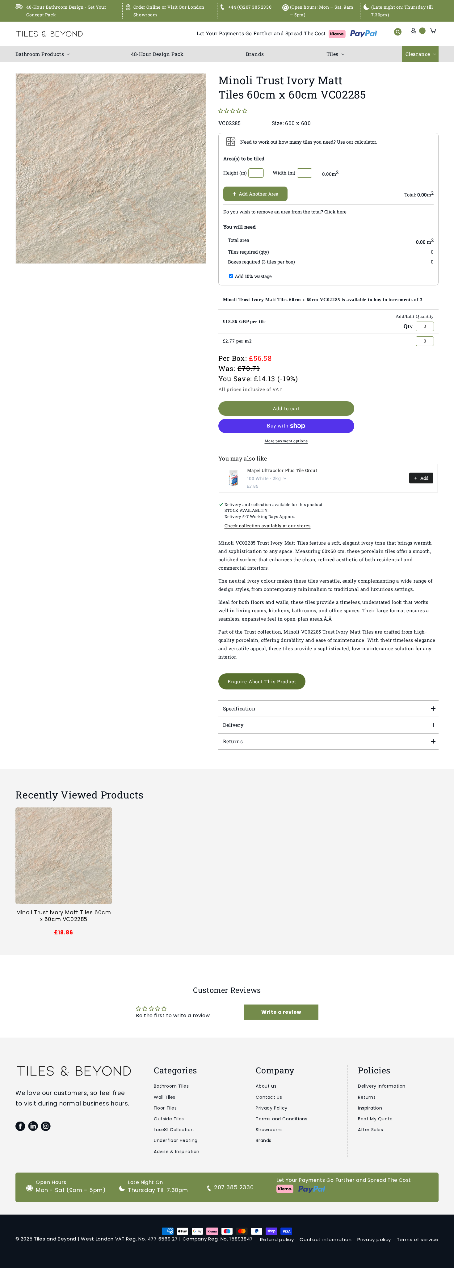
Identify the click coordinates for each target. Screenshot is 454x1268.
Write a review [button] (281, 1012)
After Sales (370, 1130)
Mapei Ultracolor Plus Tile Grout (282, 470)
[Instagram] (45, 1126)
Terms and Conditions (281, 1119)
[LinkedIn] (33, 1126)
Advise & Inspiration (177, 1151)
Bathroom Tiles (171, 1086)
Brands (263, 1140)
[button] (42, 54)
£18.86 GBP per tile (244, 321)
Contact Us (269, 1097)
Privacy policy (374, 1239)
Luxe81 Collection (174, 1130)
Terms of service (418, 1239)
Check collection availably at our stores (268, 526)
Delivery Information (382, 1086)
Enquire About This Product (262, 681)
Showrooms (269, 1130)
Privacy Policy (271, 1108)
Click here (335, 212)
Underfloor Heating (176, 1140)
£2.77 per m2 (237, 341)
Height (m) (235, 173)
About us (266, 1086)
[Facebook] (20, 1126)
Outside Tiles (169, 1119)
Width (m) (284, 173)
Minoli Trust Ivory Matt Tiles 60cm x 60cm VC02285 (63, 916)
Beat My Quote (375, 1119)
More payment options (286, 440)
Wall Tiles (164, 1097)
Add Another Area (255, 193)
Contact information (325, 1239)
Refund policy (277, 1239)
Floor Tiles (165, 1108)
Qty (408, 326)
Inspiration (370, 1108)
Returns (367, 1097)
